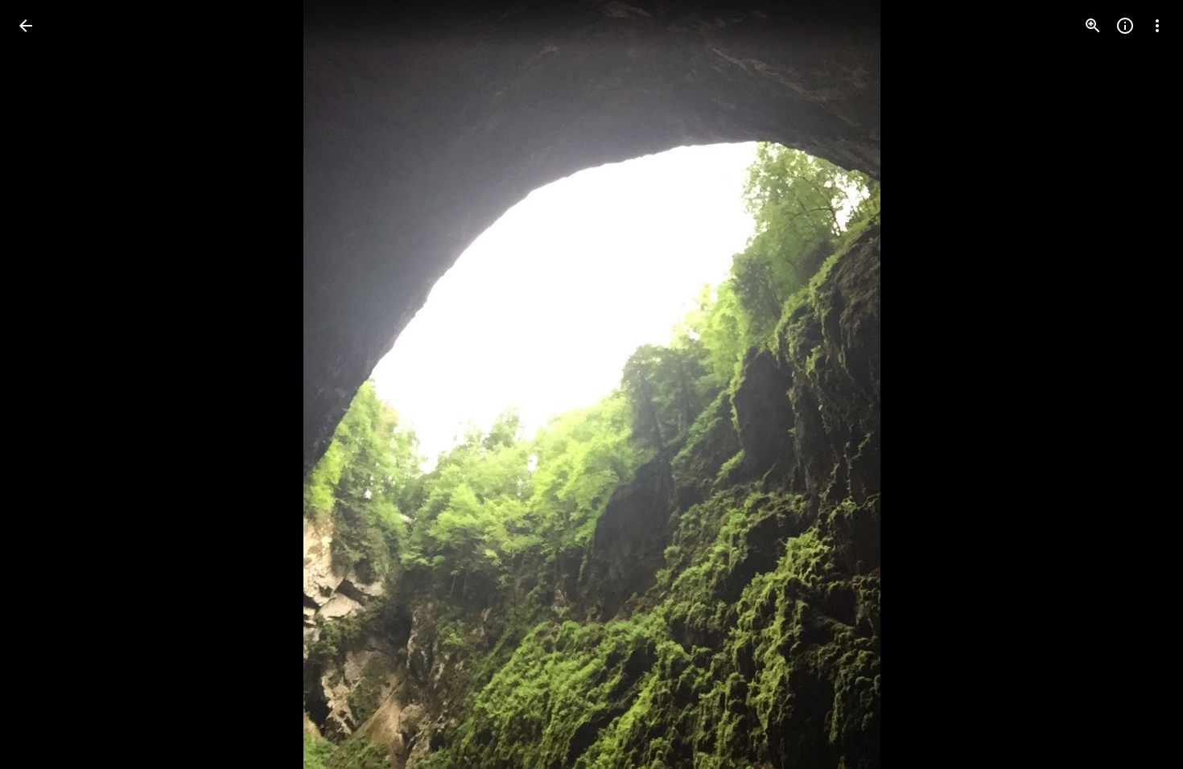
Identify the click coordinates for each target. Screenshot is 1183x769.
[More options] (1157, 26)
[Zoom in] (1093, 26)
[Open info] (1125, 26)
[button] (45, 384)
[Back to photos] (25, 25)
